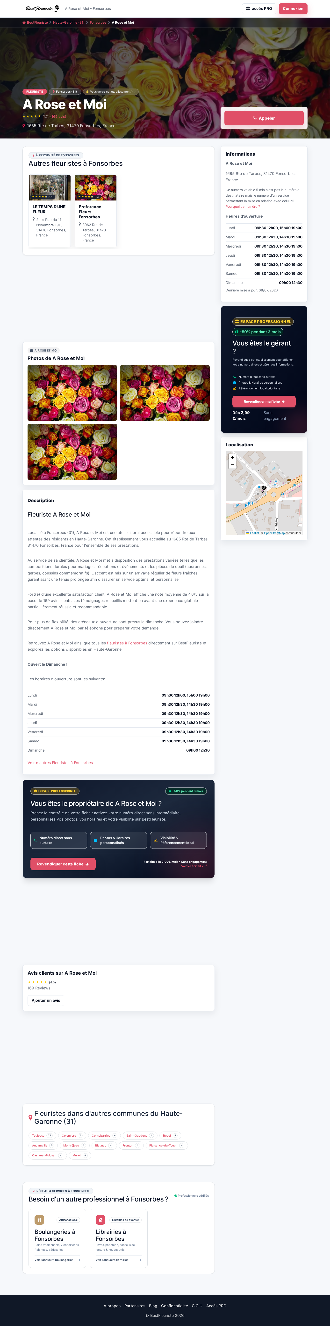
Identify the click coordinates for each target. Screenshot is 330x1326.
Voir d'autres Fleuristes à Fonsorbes (60, 762)
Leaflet (254, 533)
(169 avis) (58, 116)
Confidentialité (174, 1305)
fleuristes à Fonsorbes (127, 643)
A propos (112, 1305)
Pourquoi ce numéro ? (243, 206)
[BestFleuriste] (41, 9)
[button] (264, 489)
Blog (153, 1305)
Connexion (293, 8)
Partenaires (134, 1305)
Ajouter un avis (46, 1000)
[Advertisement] (118, 298)
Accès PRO (216, 1305)
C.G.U (197, 1305)
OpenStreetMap (274, 533)
